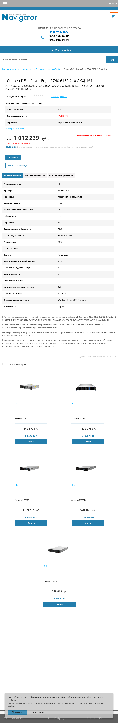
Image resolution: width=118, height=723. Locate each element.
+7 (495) (58, 39)
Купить (31, 441)
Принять (17, 712)
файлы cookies (35, 697)
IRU (16, 403)
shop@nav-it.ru (59, 31)
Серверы (27, 69)
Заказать (13, 157)
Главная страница (10, 69)
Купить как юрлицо (17, 165)
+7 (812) (58, 35)
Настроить (39, 712)
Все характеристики (14, 128)
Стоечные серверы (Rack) (48, 69)
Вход (114, 3)
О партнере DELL (59, 96)
